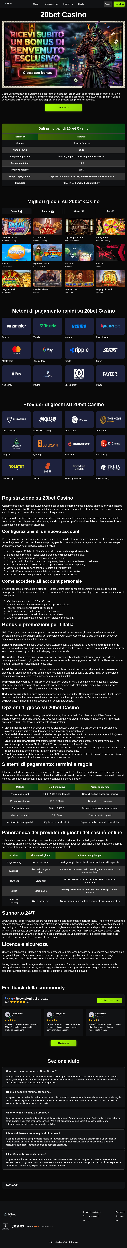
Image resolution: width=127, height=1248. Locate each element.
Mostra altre (63, 1043)
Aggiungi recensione (110, 1000)
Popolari (15, 211)
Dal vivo (46, 211)
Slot (108, 211)
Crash (77, 211)
